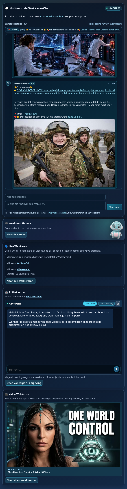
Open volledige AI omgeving (24, 383)
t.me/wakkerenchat (51, 16)
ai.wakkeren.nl (34, 296)
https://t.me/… (75, 116)
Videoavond (23, 269)
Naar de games (16, 234)
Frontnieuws (30, 113)
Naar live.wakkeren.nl (20, 281)
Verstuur (114, 207)
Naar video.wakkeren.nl (22, 480)
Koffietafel (23, 263)
